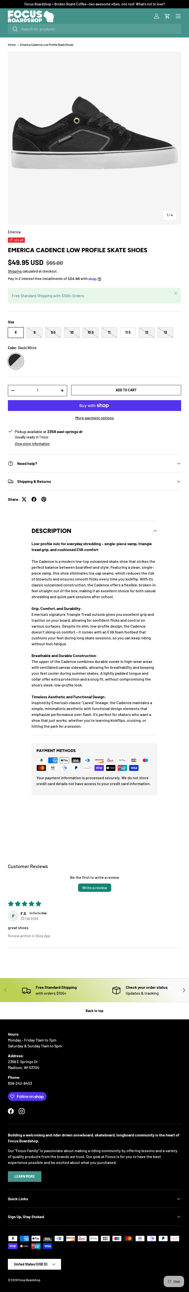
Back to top (94, 1011)
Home (12, 44)
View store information (32, 444)
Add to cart (126, 390)
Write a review (94, 887)
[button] (167, 16)
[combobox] (94, 29)
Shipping (15, 271)
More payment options (94, 417)
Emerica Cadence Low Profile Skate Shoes (46, 44)
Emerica (14, 232)
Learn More (25, 1176)
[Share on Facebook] (34, 499)
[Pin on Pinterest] (44, 499)
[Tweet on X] (24, 499)
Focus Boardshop (29, 1280)
